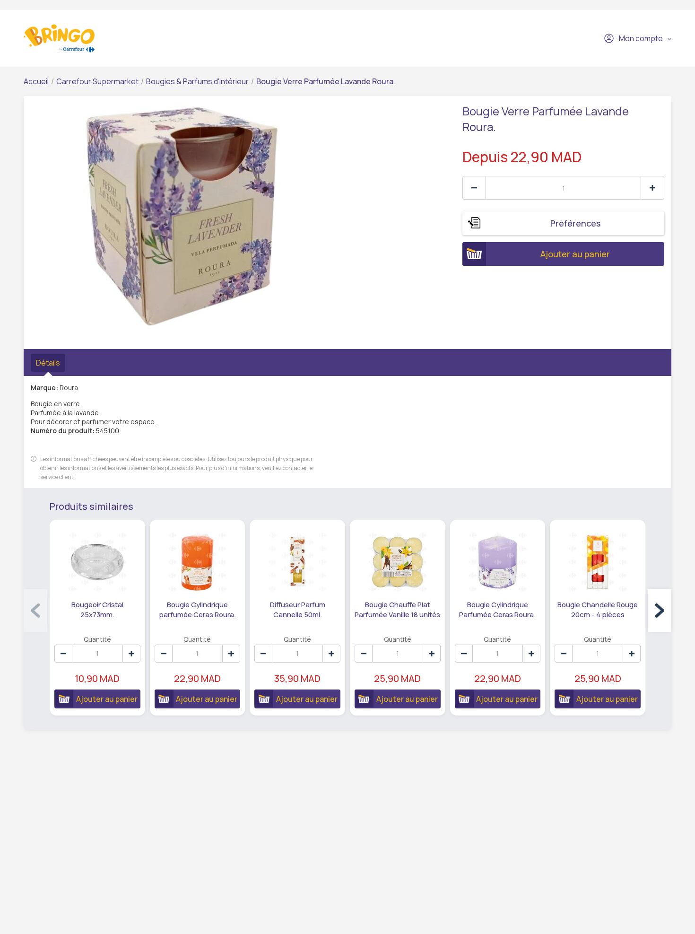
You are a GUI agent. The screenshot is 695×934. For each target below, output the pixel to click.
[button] (659, 610)
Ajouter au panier (575, 254)
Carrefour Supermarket (97, 81)
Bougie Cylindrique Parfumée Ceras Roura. (497, 610)
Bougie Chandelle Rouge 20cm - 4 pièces (597, 610)
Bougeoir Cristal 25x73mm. (97, 610)
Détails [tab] (48, 363)
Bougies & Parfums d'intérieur (197, 81)
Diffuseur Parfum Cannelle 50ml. (297, 610)
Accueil (36, 81)
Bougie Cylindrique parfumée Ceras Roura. (197, 610)
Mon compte (641, 38)
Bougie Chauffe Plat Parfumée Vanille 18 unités (397, 610)
